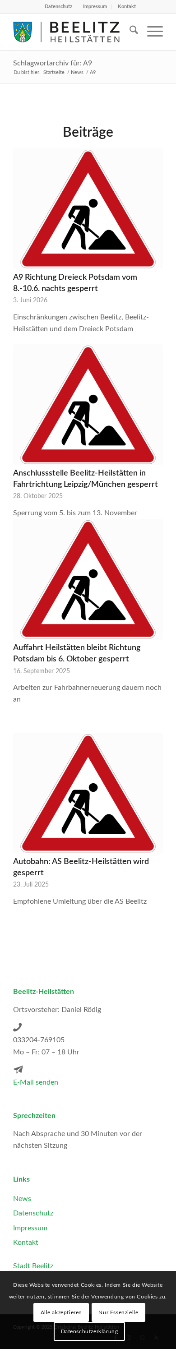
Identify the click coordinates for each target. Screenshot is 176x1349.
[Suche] (129, 32)
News (22, 1198)
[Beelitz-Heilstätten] (73, 32)
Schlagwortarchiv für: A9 (52, 63)
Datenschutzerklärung (89, 1331)
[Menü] (150, 32)
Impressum (95, 6)
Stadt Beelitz (33, 1266)
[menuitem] (58, 7)
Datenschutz (58, 6)
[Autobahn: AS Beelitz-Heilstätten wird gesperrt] (88, 793)
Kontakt (127, 6)
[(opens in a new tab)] (88, 208)
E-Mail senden (35, 1082)
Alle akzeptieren (62, 1312)
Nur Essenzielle (118, 1312)
